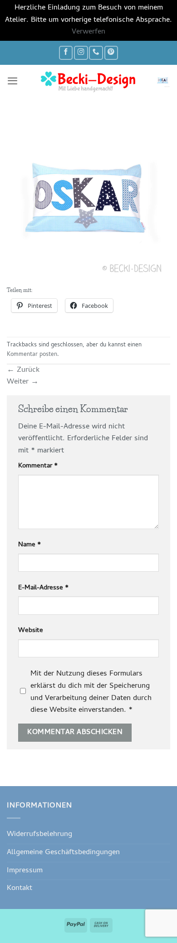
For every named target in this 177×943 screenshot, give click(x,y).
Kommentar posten (32, 355)
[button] (12, 80)
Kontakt (19, 888)
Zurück (23, 370)
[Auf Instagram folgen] (81, 53)
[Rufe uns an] (96, 53)
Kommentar (38, 466)
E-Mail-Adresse (43, 588)
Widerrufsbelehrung (39, 834)
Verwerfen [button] (88, 32)
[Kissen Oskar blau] (88, 203)
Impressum (25, 871)
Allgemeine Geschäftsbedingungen (63, 852)
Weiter (23, 382)
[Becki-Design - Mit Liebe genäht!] (88, 80)
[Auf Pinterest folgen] (111, 53)
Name (29, 545)
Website (30, 631)
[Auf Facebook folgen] (66, 53)
